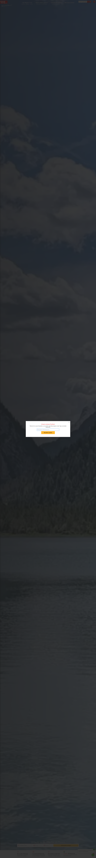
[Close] (69, 422)
